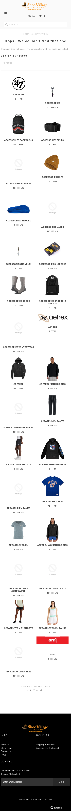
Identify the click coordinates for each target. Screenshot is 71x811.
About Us (5, 744)
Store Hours (6, 748)
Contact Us (6, 751)
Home (26, 34)
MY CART (36, 16)
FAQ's (3, 755)
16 (41, 690)
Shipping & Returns (45, 744)
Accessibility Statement (47, 748)
